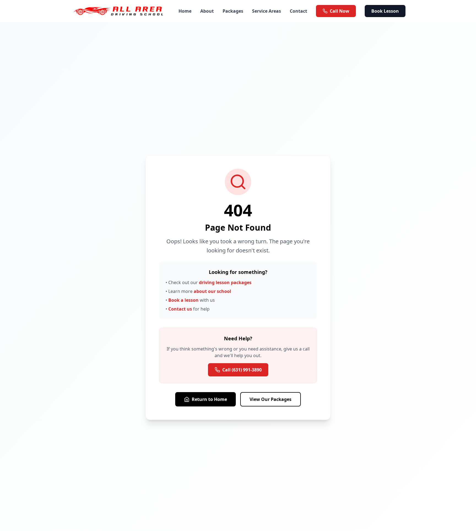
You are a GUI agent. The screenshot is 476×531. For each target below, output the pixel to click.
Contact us (180, 309)
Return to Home (209, 399)
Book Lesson (385, 11)
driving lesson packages (225, 282)
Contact (298, 11)
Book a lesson (183, 300)
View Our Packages (270, 399)
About (207, 11)
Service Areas (266, 11)
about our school (212, 291)
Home (184, 11)
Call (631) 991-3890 (242, 370)
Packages (233, 11)
